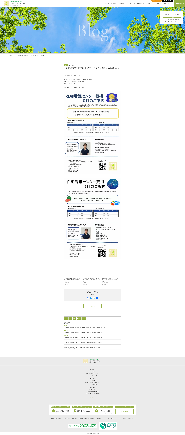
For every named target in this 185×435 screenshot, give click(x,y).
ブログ (170, 3)
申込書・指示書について (138, 3)
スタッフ (128, 3)
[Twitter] (91, 298)
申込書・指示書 (167, 0)
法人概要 (148, 3)
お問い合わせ (180, 3)
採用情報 (78, 318)
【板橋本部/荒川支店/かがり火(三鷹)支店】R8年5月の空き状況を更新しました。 (91, 280)
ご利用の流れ (121, 3)
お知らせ (65, 65)
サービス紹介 (113, 3)
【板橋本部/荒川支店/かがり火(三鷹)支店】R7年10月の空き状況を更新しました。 (110, 280)
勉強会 (74, 318)
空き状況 (83, 318)
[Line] (93, 298)
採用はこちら (156, 0)
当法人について (105, 3)
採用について (163, 3)
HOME (52, 418)
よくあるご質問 (155, 3)
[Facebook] (88, 298)
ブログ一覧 (92, 306)
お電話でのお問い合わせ (172, 14)
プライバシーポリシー (128, 418)
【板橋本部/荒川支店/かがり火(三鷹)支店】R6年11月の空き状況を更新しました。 (72, 280)
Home (10, 55)
